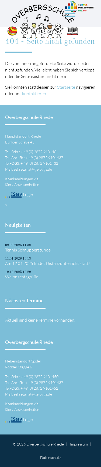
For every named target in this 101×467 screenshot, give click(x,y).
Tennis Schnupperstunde (28, 250)
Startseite (66, 87)
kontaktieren (34, 93)
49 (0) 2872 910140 (40, 151)
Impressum (79, 444)
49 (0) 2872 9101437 (46, 157)
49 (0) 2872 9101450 (41, 376)
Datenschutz (50, 457)
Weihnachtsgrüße (21, 277)
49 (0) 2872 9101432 (40, 163)
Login (27, 194)
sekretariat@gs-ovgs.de (33, 169)
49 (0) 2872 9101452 (40, 388)
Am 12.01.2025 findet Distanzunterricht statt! (47, 263)
